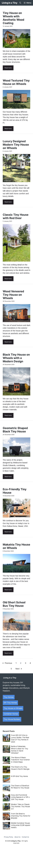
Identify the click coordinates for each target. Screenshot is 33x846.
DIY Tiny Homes (10, 703)
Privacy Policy (8, 837)
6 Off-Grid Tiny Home (19, 776)
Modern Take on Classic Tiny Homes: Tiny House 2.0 (20, 806)
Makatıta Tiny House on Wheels (16, 546)
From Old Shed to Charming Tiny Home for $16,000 (20, 816)
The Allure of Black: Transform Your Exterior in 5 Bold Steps (20, 760)
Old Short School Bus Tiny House (14, 604)
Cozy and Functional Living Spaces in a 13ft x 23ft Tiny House (20, 797)
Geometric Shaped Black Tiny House (15, 429)
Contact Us (25, 837)
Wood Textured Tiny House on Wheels (16, 82)
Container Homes (11, 714)
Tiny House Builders (12, 719)
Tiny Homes (9, 697)
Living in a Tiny (9, 2)
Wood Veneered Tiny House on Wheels (13, 295)
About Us (17, 837)
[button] (20, 3)
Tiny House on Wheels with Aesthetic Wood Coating (13, 18)
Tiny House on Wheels (13, 708)
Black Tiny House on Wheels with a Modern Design (16, 358)
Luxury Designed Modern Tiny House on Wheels (16, 145)
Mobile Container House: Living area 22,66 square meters (20, 825)
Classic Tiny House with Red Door (15, 216)
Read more (8, 68)
